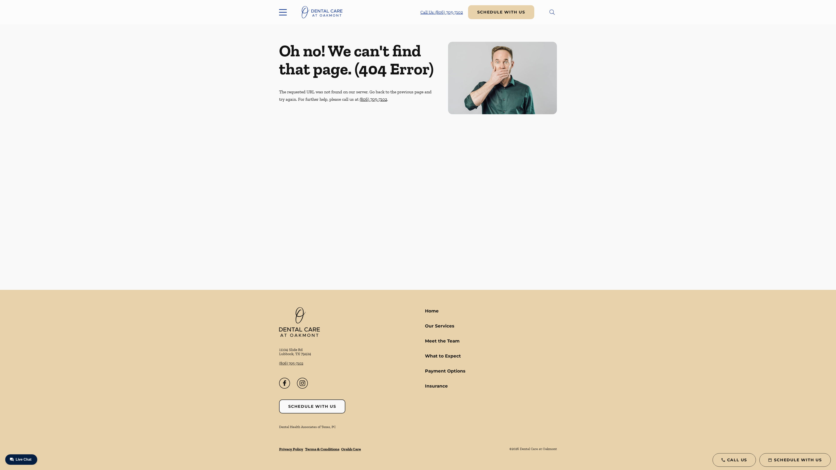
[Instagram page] (302, 383)
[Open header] (284, 12)
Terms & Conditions (322, 449)
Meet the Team (442, 341)
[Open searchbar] (552, 12)
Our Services (439, 326)
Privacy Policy (291, 449)
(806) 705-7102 (373, 99)
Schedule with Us (501, 12)
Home (432, 311)
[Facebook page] (284, 383)
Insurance (436, 386)
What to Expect (443, 356)
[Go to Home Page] (322, 12)
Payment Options (445, 371)
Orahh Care (351, 449)
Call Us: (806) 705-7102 (441, 12)
